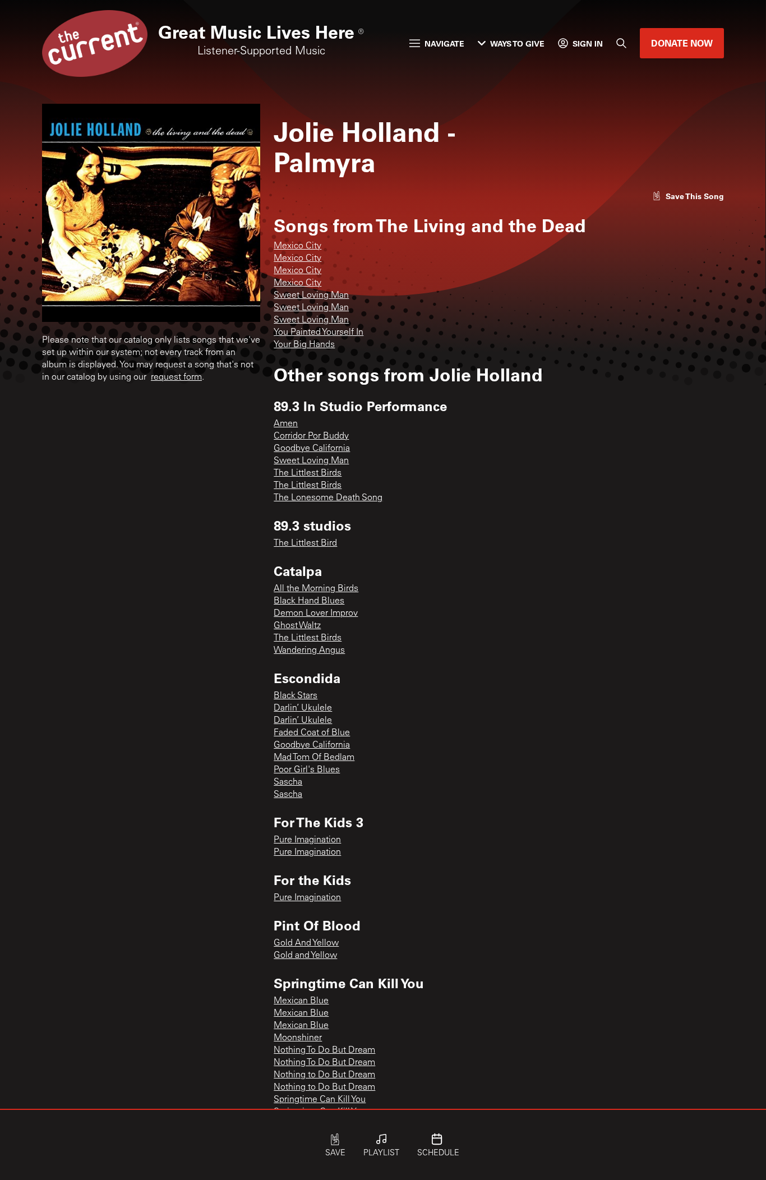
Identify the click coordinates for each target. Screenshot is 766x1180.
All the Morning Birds (316, 588)
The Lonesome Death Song (328, 498)
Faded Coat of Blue (312, 733)
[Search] (621, 43)
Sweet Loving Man (311, 295)
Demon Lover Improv (316, 613)
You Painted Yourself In (318, 332)
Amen (286, 424)
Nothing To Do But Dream (324, 1050)
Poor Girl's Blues (307, 770)
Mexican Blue (301, 1001)
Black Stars (295, 696)
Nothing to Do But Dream (324, 1075)
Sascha (288, 782)
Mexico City (297, 246)
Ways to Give (517, 43)
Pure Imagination (307, 840)
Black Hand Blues (309, 601)
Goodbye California (312, 448)
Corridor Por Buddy (311, 436)
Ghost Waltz (297, 625)
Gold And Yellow (306, 943)
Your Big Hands (304, 344)
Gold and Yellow (305, 955)
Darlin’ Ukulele (303, 708)
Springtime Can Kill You (320, 1099)
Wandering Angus (309, 650)
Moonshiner (298, 1038)
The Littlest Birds (308, 473)
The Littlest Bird (305, 543)
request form (176, 377)
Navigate (444, 43)
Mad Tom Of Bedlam (314, 757)
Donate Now (682, 43)
